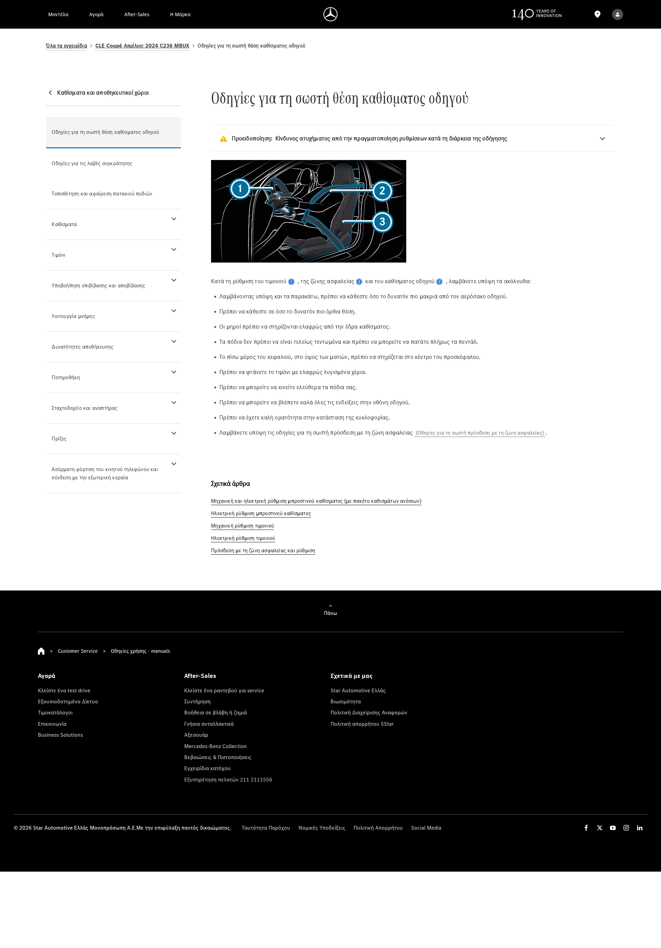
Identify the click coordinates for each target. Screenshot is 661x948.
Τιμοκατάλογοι (55, 712)
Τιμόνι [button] (58, 254)
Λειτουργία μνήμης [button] (73, 316)
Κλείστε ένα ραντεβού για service (224, 690)
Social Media (426, 827)
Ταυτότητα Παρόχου (266, 827)
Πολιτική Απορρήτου (378, 827)
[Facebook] (586, 827)
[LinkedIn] (640, 827)
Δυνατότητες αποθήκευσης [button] (82, 346)
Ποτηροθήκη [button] (66, 377)
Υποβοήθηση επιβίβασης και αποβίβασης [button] (98, 285)
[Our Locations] (597, 14)
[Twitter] (600, 827)
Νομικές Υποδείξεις (321, 827)
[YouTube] (613, 827)
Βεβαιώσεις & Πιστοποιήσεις (218, 757)
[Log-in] (617, 14)
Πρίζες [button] (59, 438)
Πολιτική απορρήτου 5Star (362, 723)
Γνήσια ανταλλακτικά (209, 723)
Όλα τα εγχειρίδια (66, 45)
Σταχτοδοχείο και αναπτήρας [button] (84, 408)
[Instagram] (626, 827)
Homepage (41, 651)
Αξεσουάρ (196, 734)
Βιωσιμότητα (345, 701)
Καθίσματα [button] (64, 224)
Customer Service (78, 651)
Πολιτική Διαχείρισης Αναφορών (368, 712)
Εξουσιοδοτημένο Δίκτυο (68, 701)
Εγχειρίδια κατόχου (207, 768)
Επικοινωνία (52, 723)
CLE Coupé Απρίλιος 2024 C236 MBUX (142, 45)
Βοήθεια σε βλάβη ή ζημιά (215, 712)
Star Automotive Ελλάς (358, 690)
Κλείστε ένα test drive (64, 690)
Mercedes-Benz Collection (215, 746)
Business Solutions (60, 734)
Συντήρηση (197, 701)
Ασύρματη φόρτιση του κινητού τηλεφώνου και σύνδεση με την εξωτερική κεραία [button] (105, 473)
